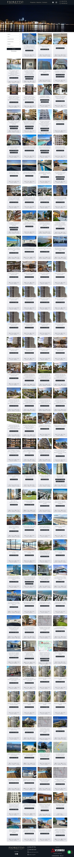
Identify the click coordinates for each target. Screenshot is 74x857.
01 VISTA (9, 191)
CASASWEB (55, 856)
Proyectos (33, 2)
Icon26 (9, 265)
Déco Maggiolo (42, 418)
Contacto (44, 2)
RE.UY (61, 856)
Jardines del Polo (26, 366)
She (8, 88)
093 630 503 (64, 3)
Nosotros (38, 2)
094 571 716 (64, 1)
